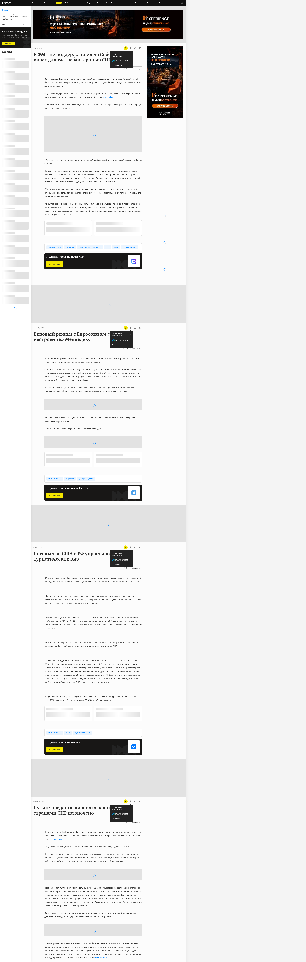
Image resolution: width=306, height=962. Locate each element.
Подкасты (90, 3)
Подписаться (54, 219)
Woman (113, 3)
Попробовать (117, 65)
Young (129, 3)
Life (106, 3)
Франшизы (79, 3)
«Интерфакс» (109, 97)
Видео (99, 3)
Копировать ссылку (133, 69)
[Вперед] (146, 184)
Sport (122, 3)
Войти (173, 3)
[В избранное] (76, 179)
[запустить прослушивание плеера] (130, 48)
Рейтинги (68, 3)
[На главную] (6, 3)
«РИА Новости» (101, 864)
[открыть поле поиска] (182, 3)
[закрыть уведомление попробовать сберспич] (131, 55)
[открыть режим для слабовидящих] (126, 48)
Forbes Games (52, 3)
